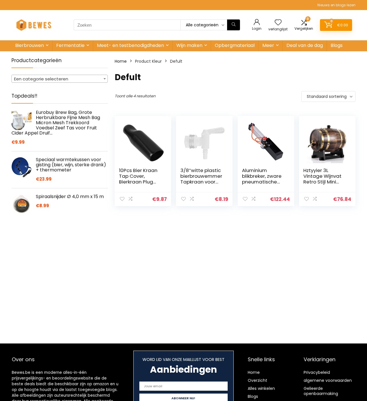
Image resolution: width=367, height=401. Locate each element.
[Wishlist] (278, 22)
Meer (268, 45)
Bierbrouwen (29, 45)
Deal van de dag (304, 45)
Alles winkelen (261, 388)
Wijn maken (189, 45)
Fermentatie (70, 45)
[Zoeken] (233, 24)
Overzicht (257, 380)
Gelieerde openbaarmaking (321, 391)
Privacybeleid (317, 372)
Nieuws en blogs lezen (336, 5)
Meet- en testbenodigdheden (130, 45)
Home (121, 61)
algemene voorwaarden (328, 380)
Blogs (337, 45)
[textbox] (60, 79)
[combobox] (59, 79)
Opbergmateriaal (235, 45)
